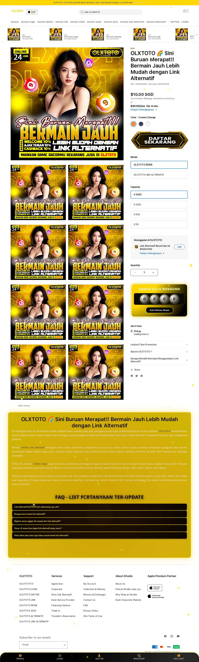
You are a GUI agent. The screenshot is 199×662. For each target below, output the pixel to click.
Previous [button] (12, 2)
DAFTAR (99, 658)
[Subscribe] (64, 645)
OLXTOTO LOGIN (28, 589)
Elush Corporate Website (128, 600)
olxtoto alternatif (156, 22)
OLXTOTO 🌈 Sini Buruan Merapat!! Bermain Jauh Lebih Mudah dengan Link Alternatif (99, 3)
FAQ (85, 605)
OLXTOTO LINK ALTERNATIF (149, 174)
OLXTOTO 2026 (27, 611)
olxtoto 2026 (77, 22)
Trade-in (55, 611)
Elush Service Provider (63, 600)
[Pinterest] (142, 376)
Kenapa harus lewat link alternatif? (29, 514)
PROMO (20, 658)
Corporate (56, 589)
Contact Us (89, 600)
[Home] (17, 11)
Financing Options (60, 605)
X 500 (137, 214)
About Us (120, 584)
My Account (89, 584)
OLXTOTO (164, 431)
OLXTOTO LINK (27, 600)
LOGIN (60, 658)
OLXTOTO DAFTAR (29, 594)
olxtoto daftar (45, 22)
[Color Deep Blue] (141, 124)
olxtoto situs (111, 22)
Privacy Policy (90, 611)
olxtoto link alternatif (132, 22)
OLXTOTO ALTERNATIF (31, 616)
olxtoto (15, 22)
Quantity (135, 265)
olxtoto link (62, 22)
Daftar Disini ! (139, 3)
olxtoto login (28, 22)
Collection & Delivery (94, 589)
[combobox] (110, 12)
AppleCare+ (57, 584)
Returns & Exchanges (94, 594)
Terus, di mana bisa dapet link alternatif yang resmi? (38, 528)
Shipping (148, 99)
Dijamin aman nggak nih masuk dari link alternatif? (37, 521)
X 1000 (137, 204)
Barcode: (153, 84)
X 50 (136, 224)
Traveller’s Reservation (63, 616)
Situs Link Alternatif (61, 594)
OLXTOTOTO (26, 584)
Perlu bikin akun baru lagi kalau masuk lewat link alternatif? (41, 535)
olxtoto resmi (94, 22)
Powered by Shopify (171, 652)
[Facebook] (133, 376)
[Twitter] (137, 376)
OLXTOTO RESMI (143, 164)
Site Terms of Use (92, 616)
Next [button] (186, 2)
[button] (15, 22)
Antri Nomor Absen (159, 310)
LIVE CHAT (179, 658)
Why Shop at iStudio (126, 594)
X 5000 (138, 194)
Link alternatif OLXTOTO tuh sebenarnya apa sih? (36, 507)
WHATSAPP (139, 658)
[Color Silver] (148, 124)
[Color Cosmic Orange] (133, 124)
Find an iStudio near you (128, 589)
